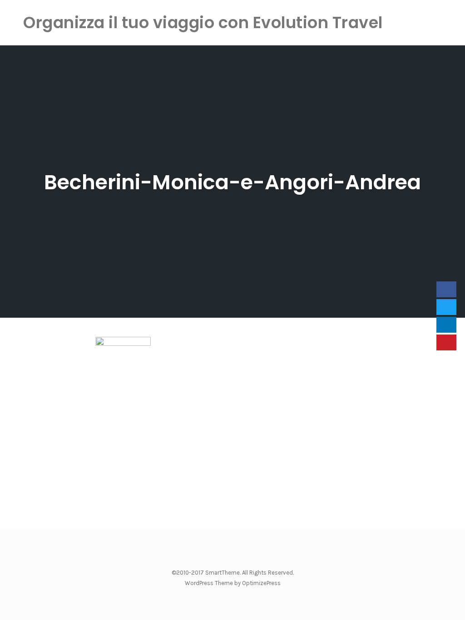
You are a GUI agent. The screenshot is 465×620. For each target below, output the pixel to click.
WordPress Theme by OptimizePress (233, 583)
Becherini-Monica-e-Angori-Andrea (232, 182)
